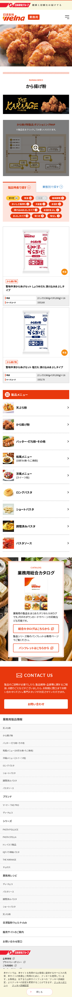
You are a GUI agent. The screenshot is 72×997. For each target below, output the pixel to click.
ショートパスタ (9, 772)
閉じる (39, 992)
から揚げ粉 (8, 735)
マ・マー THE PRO (11, 804)
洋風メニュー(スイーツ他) (14, 757)
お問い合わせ (36, 704)
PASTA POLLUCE (10, 829)
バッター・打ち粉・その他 (13, 742)
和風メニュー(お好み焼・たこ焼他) (18, 750)
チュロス (6, 867)
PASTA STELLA (9, 836)
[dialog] (36, 983)
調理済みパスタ (10, 780)
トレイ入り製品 (9, 844)
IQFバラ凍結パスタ (11, 852)
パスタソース (8, 788)
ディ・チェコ (8, 812)
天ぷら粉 (7, 727)
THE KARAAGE (9, 859)
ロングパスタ (8, 765)
